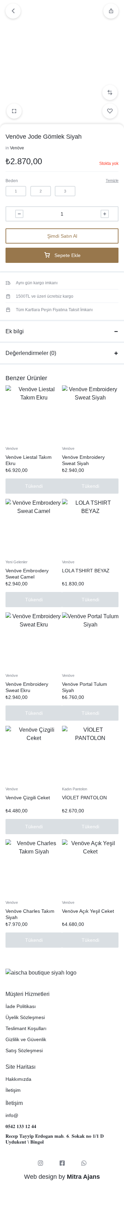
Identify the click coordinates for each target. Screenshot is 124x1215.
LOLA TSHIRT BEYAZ (86, 570)
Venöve (17, 148)
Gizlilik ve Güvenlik (26, 1039)
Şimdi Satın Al (62, 236)
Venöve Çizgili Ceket (28, 797)
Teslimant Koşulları (26, 1028)
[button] (109, 92)
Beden (12, 180)
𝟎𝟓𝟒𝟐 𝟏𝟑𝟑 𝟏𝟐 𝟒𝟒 (21, 1126)
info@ (12, 1115)
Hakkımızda (18, 1079)
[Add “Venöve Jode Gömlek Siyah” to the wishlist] (109, 111)
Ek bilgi (15, 331)
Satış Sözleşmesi (24, 1050)
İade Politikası (21, 1006)
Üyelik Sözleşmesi (25, 1017)
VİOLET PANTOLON (84, 797)
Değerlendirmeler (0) (31, 353)
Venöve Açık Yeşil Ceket (88, 911)
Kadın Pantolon (74, 789)
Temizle (112, 180)
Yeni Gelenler (17, 562)
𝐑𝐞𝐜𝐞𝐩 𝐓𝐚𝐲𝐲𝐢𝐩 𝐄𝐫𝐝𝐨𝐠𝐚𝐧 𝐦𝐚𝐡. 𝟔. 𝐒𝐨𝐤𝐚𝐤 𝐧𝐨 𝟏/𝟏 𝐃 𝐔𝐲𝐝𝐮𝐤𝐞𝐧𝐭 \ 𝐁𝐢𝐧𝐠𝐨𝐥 (55, 1139)
